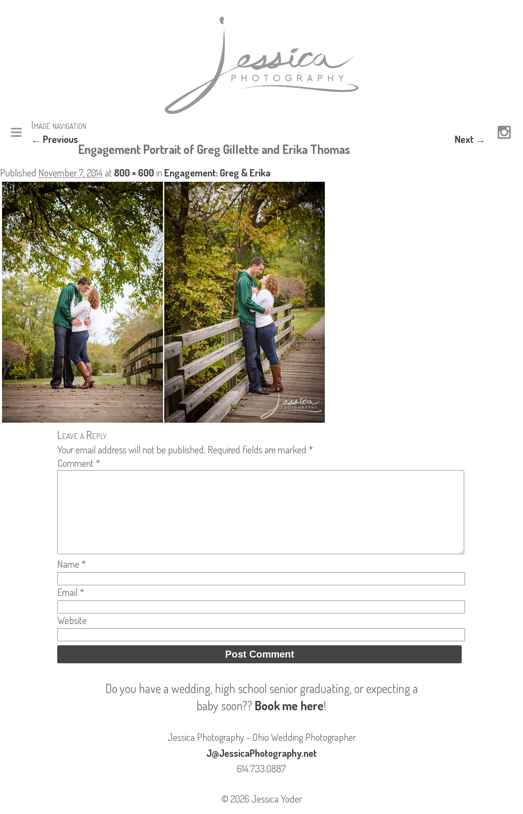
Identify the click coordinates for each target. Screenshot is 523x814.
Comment (78, 463)
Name (71, 564)
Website (72, 620)
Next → (470, 139)
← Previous (54, 139)
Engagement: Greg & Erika (217, 172)
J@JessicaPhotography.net (261, 753)
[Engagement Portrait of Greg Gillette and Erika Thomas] (163, 421)
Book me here (289, 705)
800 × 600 (134, 172)
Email (70, 592)
